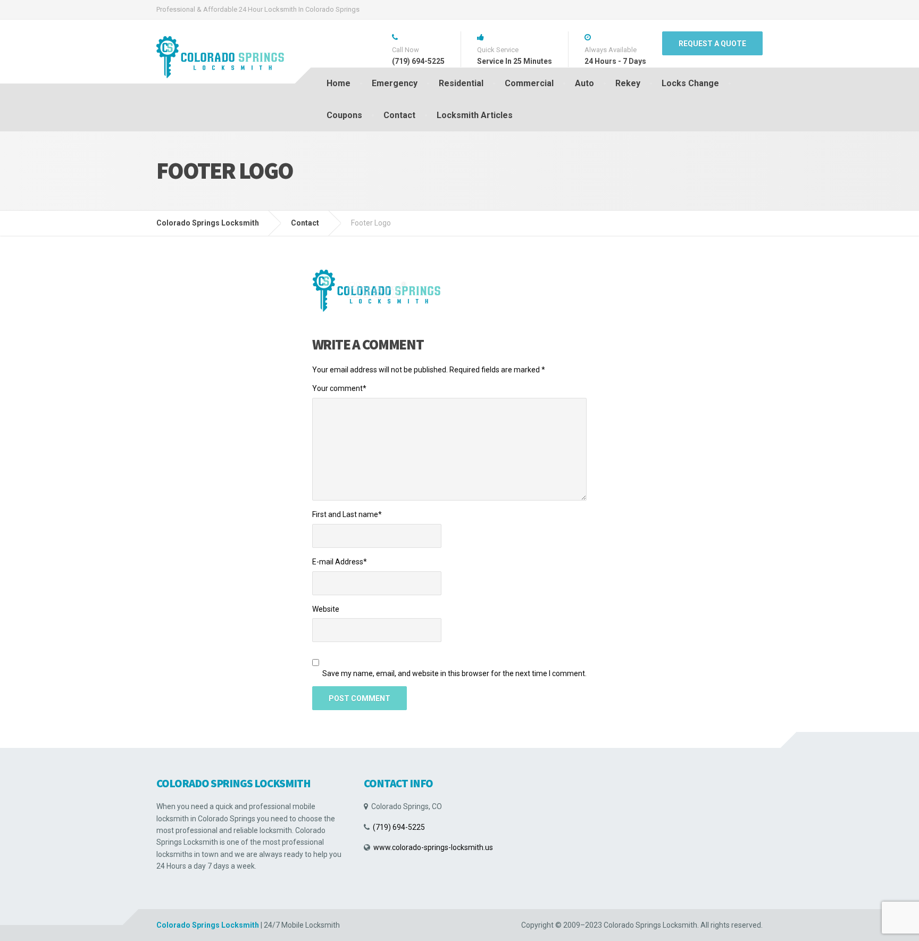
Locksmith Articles (475, 115)
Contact (399, 115)
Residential (461, 83)
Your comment (339, 388)
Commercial (529, 83)
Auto (584, 83)
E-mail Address (339, 561)
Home (338, 83)
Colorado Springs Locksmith (207, 925)
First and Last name (347, 514)
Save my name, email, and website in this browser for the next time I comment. (454, 673)
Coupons (344, 115)
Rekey (627, 83)
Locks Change (690, 83)
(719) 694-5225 (399, 827)
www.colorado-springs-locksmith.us (433, 847)
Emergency (394, 83)
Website (325, 609)
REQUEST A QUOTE (712, 43)
